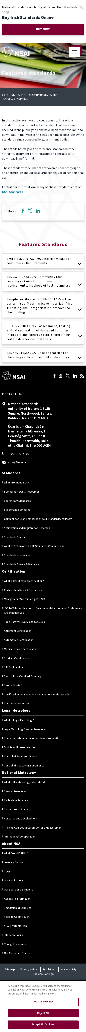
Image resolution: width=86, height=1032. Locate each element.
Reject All (43, 1013)
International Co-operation (19, 837)
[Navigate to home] (15, 52)
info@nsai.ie (17, 462)
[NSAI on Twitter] (68, 376)
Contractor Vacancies (17, 704)
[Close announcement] (81, 7)
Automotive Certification (18, 640)
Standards (18, 95)
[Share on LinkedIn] (38, 211)
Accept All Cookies (43, 1024)
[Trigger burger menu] (74, 52)
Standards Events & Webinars (21, 564)
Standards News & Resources (22, 492)
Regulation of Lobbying (18, 908)
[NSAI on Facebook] (55, 376)
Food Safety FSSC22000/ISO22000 (24, 622)
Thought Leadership (16, 944)
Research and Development (20, 819)
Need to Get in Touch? (17, 917)
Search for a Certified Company (23, 676)
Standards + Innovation (17, 555)
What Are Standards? (16, 483)
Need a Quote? (13, 685)
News (7, 872)
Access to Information (17, 899)
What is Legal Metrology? (19, 720)
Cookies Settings (43, 973)
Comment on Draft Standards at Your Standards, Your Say (38, 519)
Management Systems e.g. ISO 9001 (25, 599)
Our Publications (14, 881)
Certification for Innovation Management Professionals (36, 695)
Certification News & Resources (23, 590)
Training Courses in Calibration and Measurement (33, 828)
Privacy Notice (29, 969)
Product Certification (16, 658)
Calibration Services (16, 800)
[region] (43, 1006)
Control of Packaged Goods (20, 757)
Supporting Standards (17, 510)
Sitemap (10, 969)
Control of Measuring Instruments (24, 766)
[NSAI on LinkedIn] (75, 376)
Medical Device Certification (20, 649)
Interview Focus (13, 935)
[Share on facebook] (23, 211)
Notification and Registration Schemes (27, 528)
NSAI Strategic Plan (15, 926)
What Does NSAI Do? (16, 853)
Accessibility (68, 969)
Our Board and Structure (18, 890)
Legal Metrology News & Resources (25, 729)
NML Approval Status (16, 810)
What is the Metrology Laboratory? (24, 782)
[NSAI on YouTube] (60, 376)
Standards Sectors (15, 537)
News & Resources (15, 791)
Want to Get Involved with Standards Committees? (34, 546)
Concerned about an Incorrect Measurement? (31, 738)
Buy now (43, 29)
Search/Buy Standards (43, 95)
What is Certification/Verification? (24, 581)
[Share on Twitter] (29, 211)
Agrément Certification (17, 631)
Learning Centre (13, 862)
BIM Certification (14, 667)
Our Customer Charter (17, 953)
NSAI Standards (12, 192)
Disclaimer (49, 969)
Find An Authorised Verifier (20, 747)
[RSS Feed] (82, 376)
